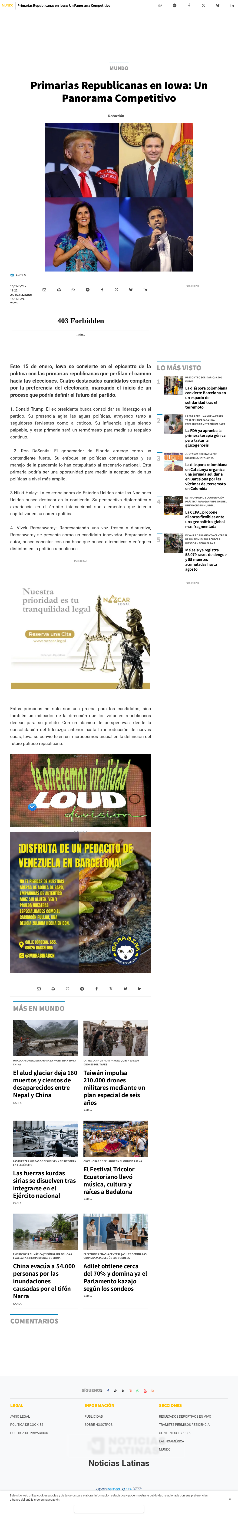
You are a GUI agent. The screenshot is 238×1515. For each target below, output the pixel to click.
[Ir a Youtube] (145, 1391)
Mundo (165, 1449)
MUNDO (7, 5)
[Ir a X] (123, 1391)
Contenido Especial (175, 1433)
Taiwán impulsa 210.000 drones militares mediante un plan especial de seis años (114, 1087)
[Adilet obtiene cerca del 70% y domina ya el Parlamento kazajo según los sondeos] (115, 1232)
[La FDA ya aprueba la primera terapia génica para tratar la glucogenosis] (173, 424)
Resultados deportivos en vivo (185, 1416)
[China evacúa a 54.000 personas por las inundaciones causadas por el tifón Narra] (45, 1232)
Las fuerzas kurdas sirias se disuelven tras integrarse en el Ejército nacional (44, 1184)
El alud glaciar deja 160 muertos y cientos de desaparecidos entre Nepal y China (45, 1083)
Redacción (116, 115)
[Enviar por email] (44, 289)
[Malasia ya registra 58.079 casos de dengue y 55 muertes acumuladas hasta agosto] (173, 543)
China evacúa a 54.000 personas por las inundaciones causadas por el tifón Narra (44, 1281)
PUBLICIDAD (94, 1416)
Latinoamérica (171, 1441)
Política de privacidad (29, 1433)
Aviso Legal (20, 1416)
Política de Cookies (26, 1424)
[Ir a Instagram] (130, 1391)
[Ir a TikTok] (115, 1391)
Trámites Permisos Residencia (184, 1424)
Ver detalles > (109, 1509)
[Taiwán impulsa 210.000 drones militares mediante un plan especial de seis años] (115, 1038)
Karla (17, 1103)
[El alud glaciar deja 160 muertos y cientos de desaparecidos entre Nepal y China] (45, 1038)
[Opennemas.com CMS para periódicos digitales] (119, 1489)
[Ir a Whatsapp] (138, 1391)
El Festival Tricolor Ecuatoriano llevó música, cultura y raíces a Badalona (108, 1180)
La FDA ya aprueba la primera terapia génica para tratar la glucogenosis (205, 437)
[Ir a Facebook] (108, 1391)
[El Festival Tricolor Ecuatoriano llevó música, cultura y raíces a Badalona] (115, 1139)
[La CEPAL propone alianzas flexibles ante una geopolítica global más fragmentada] (173, 505)
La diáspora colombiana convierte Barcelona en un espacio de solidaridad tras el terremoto (206, 397)
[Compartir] (160, 5)
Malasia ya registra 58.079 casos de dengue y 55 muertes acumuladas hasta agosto (206, 559)
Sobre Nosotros (98, 1424)
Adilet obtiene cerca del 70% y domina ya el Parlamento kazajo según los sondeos (115, 1277)
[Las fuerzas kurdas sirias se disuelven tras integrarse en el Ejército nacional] (45, 1139)
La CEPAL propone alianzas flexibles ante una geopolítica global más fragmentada (205, 519)
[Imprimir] (59, 289)
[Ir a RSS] (152, 1391)
